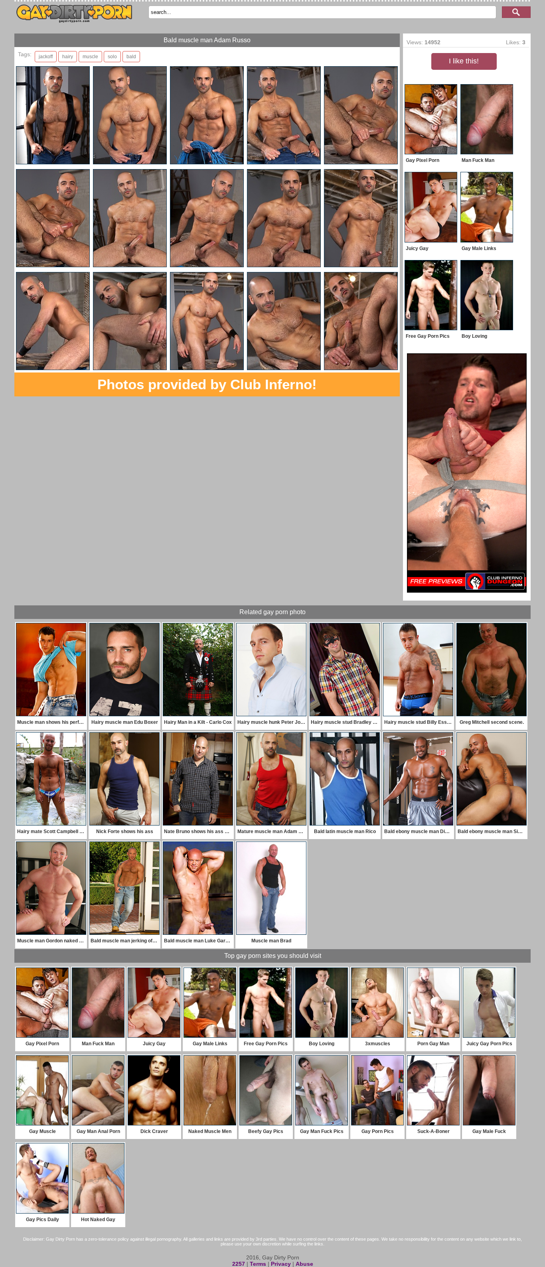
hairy (67, 56)
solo (112, 56)
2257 (238, 1264)
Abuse (304, 1264)
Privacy (281, 1264)
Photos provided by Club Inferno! (207, 384)
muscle (90, 56)
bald (131, 56)
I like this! (464, 61)
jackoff (46, 56)
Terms (258, 1264)
